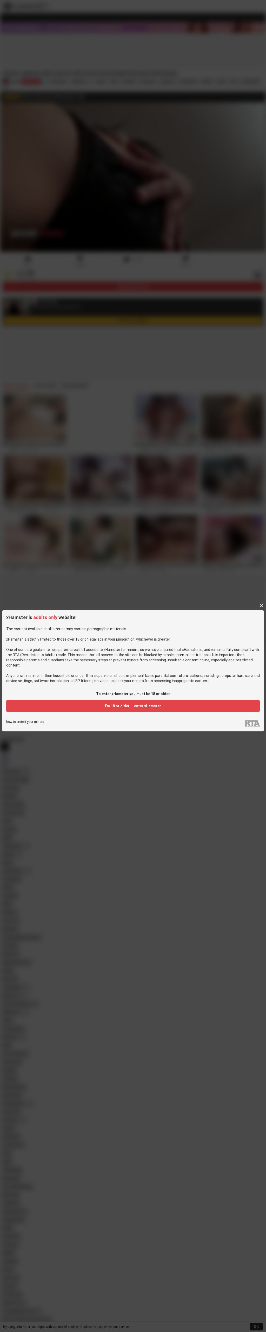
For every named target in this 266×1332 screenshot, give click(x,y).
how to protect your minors (25, 722)
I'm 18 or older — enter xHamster (133, 706)
